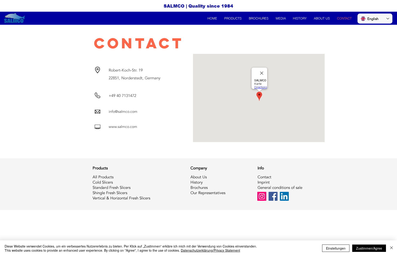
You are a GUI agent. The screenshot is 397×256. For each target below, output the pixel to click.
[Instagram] (261, 196)
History (196, 182)
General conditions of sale (280, 187)
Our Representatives (207, 192)
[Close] (391, 248)
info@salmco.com (123, 111)
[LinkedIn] (284, 196)
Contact (264, 177)
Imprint (264, 182)
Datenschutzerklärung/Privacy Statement (210, 250)
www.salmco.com (123, 126)
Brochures (199, 187)
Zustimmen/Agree (369, 248)
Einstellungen (336, 248)
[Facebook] (273, 196)
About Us (198, 177)
